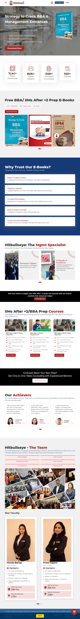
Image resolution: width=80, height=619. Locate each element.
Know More (11, 355)
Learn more (69, 611)
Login (67, 2)
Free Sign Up (59, 3)
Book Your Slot (40, 380)
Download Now (14, 48)
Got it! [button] (40, 616)
